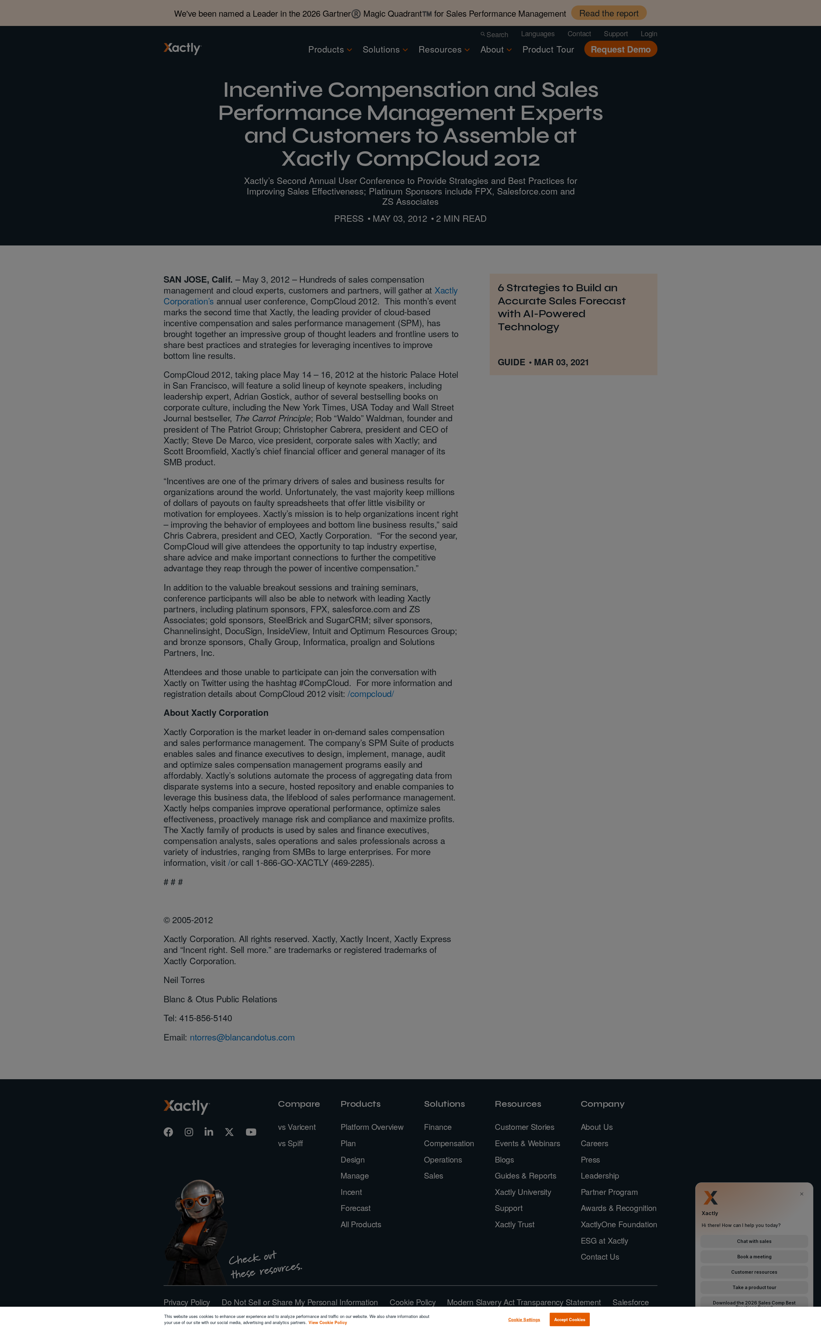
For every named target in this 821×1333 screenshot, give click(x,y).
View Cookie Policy (328, 1322)
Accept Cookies (570, 1319)
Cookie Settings (524, 1319)
